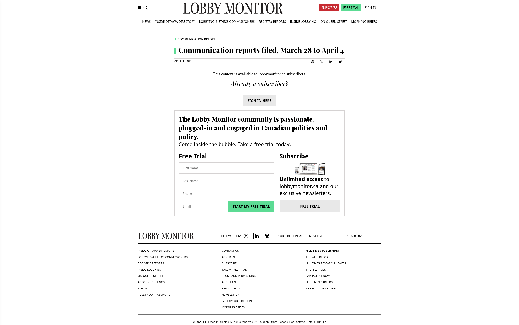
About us (229, 282)
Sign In (370, 7)
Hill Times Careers (319, 282)
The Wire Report (318, 257)
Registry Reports (272, 21)
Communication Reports (197, 39)
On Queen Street (333, 21)
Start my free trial (251, 206)
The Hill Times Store (321, 288)
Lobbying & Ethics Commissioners (227, 21)
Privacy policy (232, 288)
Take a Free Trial (234, 269)
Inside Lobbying (303, 21)
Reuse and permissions (239, 276)
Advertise (229, 257)
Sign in (143, 288)
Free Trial (351, 7)
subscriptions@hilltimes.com (300, 236)
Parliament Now (318, 276)
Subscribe (329, 7)
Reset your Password (154, 294)
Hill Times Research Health (326, 263)
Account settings (151, 282)
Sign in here (259, 100)
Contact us (230, 251)
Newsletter (230, 294)
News (146, 21)
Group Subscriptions (237, 301)
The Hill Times (316, 269)
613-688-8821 (354, 236)
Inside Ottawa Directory (175, 21)
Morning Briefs (364, 21)
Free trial (310, 206)
